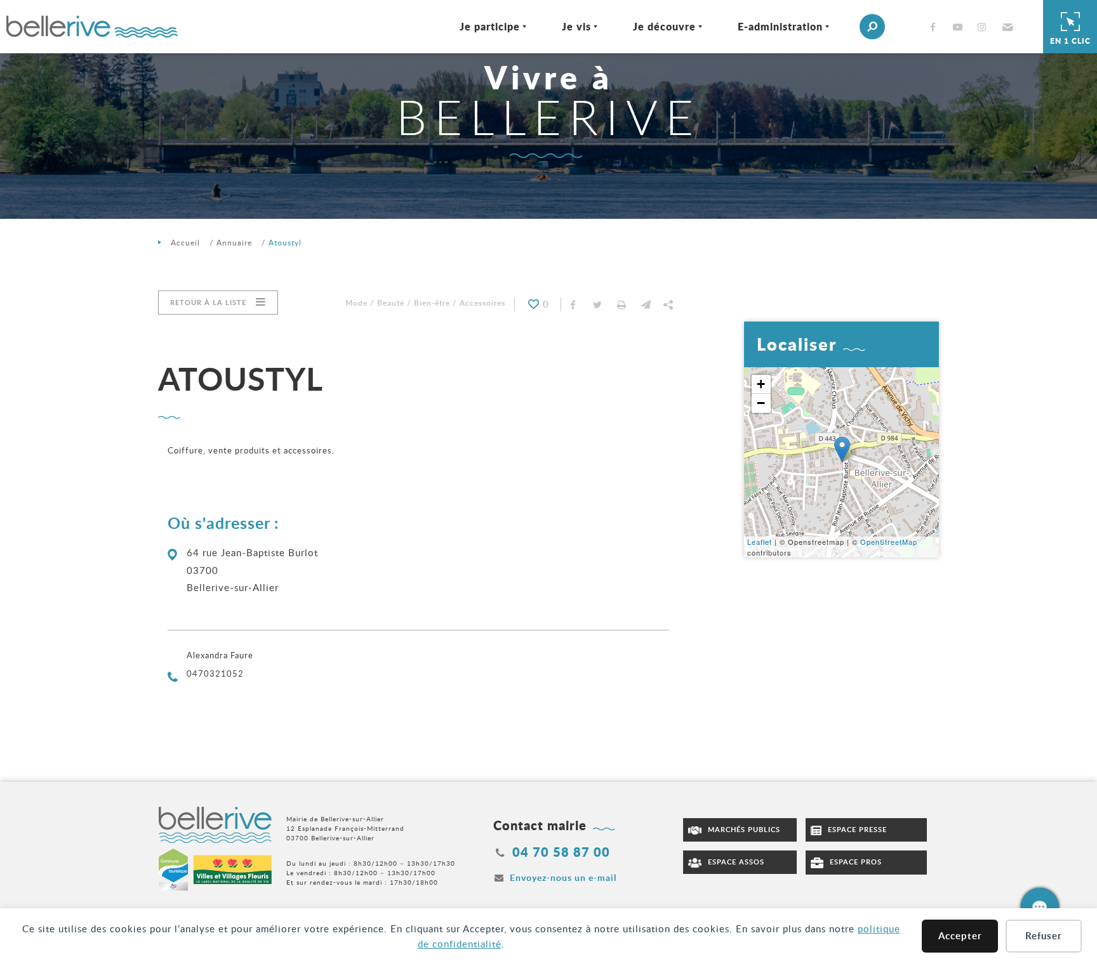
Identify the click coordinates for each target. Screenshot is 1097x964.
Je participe (490, 26)
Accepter (960, 935)
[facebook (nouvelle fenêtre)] (935, 26)
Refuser (1043, 935)
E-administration (780, 26)
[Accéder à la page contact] (1040, 907)
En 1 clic (1070, 41)
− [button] (761, 403)
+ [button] (761, 384)
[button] (1005, 27)
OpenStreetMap (888, 542)
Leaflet (759, 542)
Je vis (576, 26)
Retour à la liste (208, 302)
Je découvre (664, 26)
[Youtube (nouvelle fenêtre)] (960, 26)
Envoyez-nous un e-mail (563, 877)
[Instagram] (984, 26)
